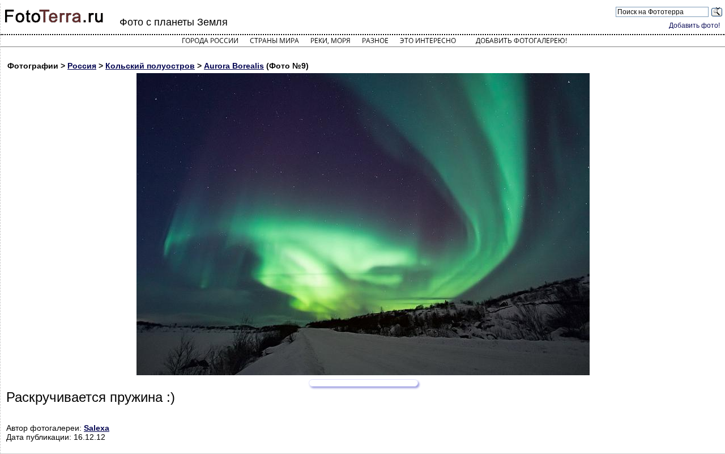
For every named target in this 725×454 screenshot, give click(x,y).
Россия (81, 65)
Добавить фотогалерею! (521, 40)
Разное (375, 40)
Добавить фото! (694, 25)
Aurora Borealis (234, 65)
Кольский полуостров (150, 65)
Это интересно (428, 40)
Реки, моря (330, 40)
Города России (210, 40)
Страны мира (274, 40)
